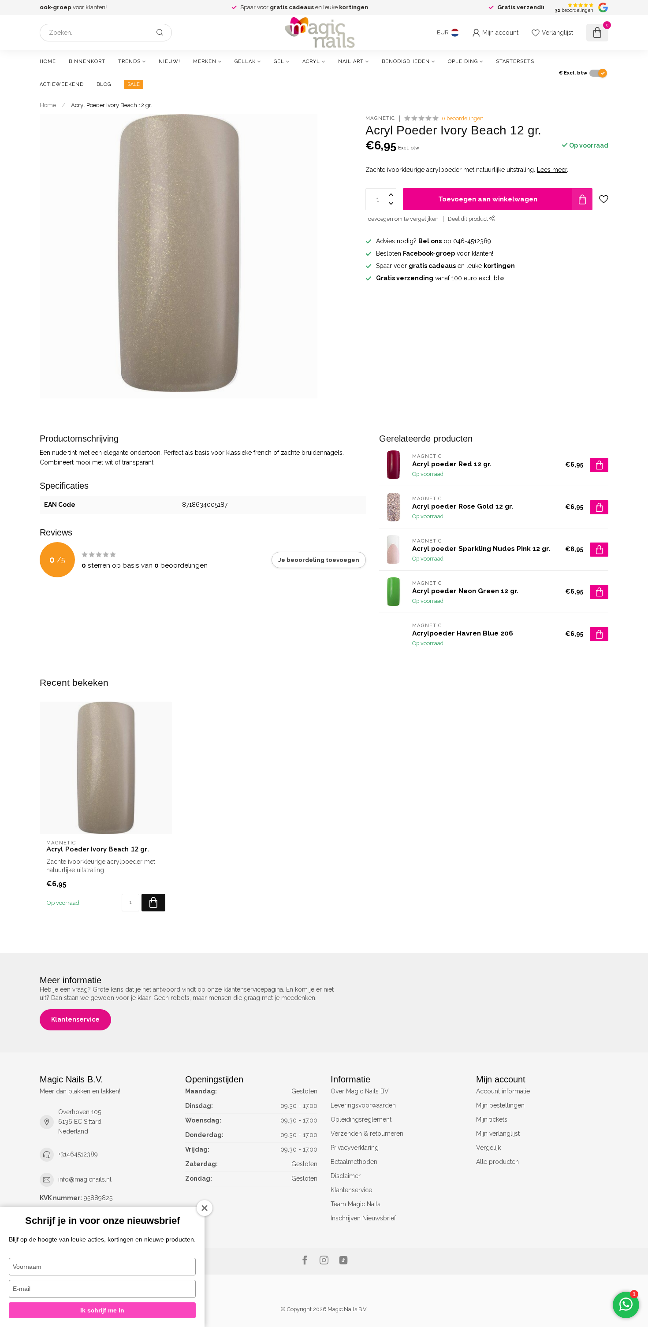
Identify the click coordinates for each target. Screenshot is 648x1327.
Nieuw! (169, 61)
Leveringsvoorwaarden (363, 1105)
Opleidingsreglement (361, 1119)
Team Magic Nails (355, 1204)
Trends (129, 61)
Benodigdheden (406, 61)
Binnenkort (87, 61)
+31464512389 (78, 1154)
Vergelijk (488, 1147)
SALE (133, 84)
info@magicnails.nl (85, 1179)
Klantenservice (75, 1019)
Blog (104, 84)
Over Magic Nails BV (360, 1091)
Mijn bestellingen (500, 1105)
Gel (279, 61)
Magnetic (380, 118)
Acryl (311, 61)
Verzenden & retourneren (367, 1133)
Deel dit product (468, 219)
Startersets (515, 61)
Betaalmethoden (354, 1161)
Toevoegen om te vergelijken (402, 219)
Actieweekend (62, 84)
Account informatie (503, 1091)
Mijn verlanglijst (498, 1133)
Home (48, 61)
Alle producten (497, 1161)
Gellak (245, 61)
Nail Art (351, 61)
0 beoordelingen (463, 118)
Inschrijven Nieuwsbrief (363, 1218)
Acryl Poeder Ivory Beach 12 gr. (111, 104)
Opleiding (463, 61)
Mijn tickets (491, 1119)
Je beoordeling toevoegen (318, 559)
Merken (204, 61)
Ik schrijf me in (102, 1310)
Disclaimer (346, 1175)
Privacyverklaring (355, 1147)
